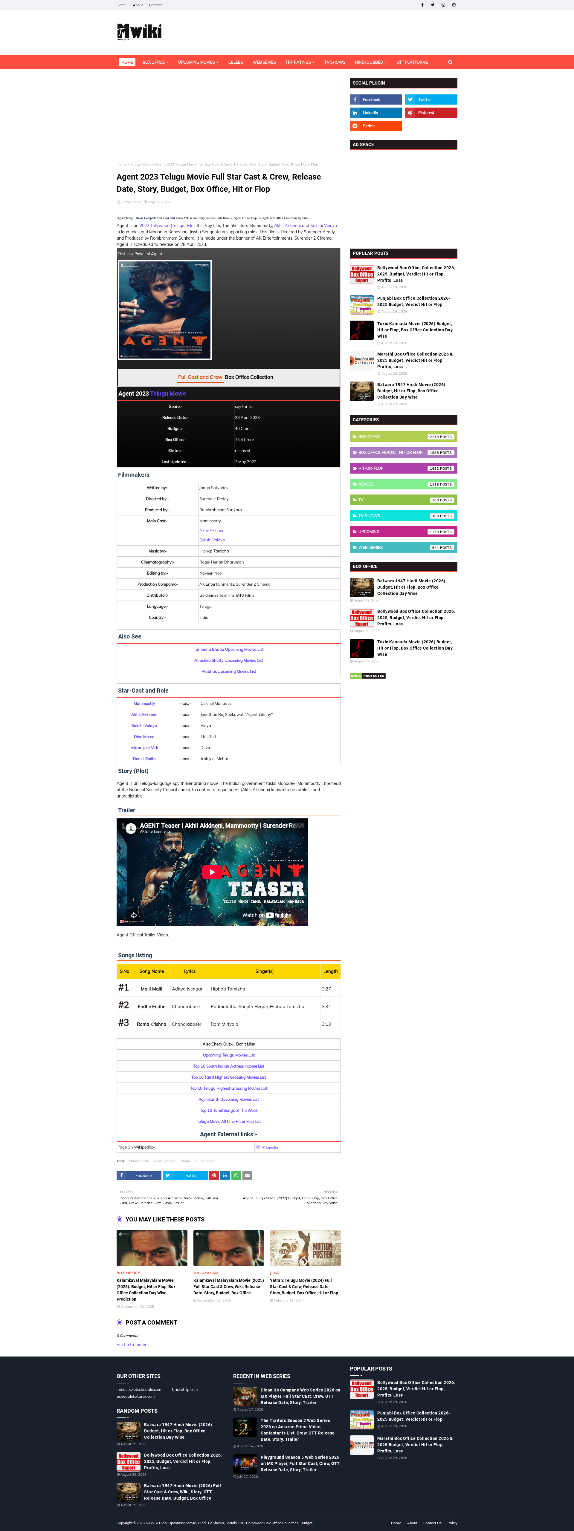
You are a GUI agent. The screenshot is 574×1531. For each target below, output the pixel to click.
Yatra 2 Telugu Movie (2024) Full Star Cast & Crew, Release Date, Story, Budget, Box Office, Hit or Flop (304, 1286)
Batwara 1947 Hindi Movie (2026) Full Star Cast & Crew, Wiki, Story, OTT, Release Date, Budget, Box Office (182, 1492)
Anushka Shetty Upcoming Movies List (228, 660)
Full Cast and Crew (200, 377)
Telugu (184, 1161)
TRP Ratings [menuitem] (298, 62)
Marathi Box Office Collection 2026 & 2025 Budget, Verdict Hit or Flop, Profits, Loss (415, 360)
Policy (452, 1523)
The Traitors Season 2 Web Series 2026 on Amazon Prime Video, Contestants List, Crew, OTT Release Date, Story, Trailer (298, 1430)
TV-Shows (398, 515)
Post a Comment (133, 1344)
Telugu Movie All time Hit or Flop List (229, 1121)
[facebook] (422, 5)
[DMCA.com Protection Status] (368, 678)
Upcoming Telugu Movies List (229, 1055)
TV (398, 499)
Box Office (398, 436)
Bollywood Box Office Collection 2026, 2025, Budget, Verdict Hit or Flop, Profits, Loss (416, 274)
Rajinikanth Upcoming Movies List (229, 1099)
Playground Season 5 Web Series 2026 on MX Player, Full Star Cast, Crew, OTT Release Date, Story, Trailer (300, 1463)
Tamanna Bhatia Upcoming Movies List (229, 649)
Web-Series (398, 547)
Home (122, 5)
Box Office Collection (249, 377)
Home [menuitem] (127, 62)
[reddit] (376, 126)
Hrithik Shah (131, 202)
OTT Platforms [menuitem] (412, 62)
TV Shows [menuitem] (334, 62)
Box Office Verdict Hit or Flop (398, 452)
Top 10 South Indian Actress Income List (228, 1066)
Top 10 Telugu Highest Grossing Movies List (229, 1088)
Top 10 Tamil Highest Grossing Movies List (228, 1077)
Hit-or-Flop (398, 468)
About (138, 5)
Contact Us (432, 1523)
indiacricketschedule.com (139, 1389)
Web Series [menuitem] (264, 62)
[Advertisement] (229, 120)
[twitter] (432, 5)
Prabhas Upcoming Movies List (228, 671)
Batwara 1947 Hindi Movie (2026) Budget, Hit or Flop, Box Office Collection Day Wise (411, 390)
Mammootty (139, 1161)
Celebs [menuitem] (235, 62)
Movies (398, 484)
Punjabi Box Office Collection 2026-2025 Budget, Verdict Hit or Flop (413, 301)
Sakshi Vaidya (323, 225)
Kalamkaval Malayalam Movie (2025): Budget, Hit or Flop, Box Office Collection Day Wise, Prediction (146, 1290)
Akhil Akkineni (287, 225)
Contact (155, 5)
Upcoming (398, 531)
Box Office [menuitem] (154, 62)
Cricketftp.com (185, 1389)
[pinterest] (453, 5)
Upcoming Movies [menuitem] (196, 62)
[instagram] (443, 5)
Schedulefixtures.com (136, 1396)
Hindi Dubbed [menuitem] (369, 62)
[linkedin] (376, 113)
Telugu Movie (141, 164)
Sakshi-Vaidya (163, 1161)
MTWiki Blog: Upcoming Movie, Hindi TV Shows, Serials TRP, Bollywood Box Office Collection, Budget (229, 1523)
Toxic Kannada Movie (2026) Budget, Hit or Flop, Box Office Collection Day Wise (415, 330)
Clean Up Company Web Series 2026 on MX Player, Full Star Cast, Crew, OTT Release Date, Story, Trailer (301, 1396)
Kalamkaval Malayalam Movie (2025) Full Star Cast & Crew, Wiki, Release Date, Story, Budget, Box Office (228, 1286)
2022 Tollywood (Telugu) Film (167, 225)
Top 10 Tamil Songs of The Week (229, 1110)
